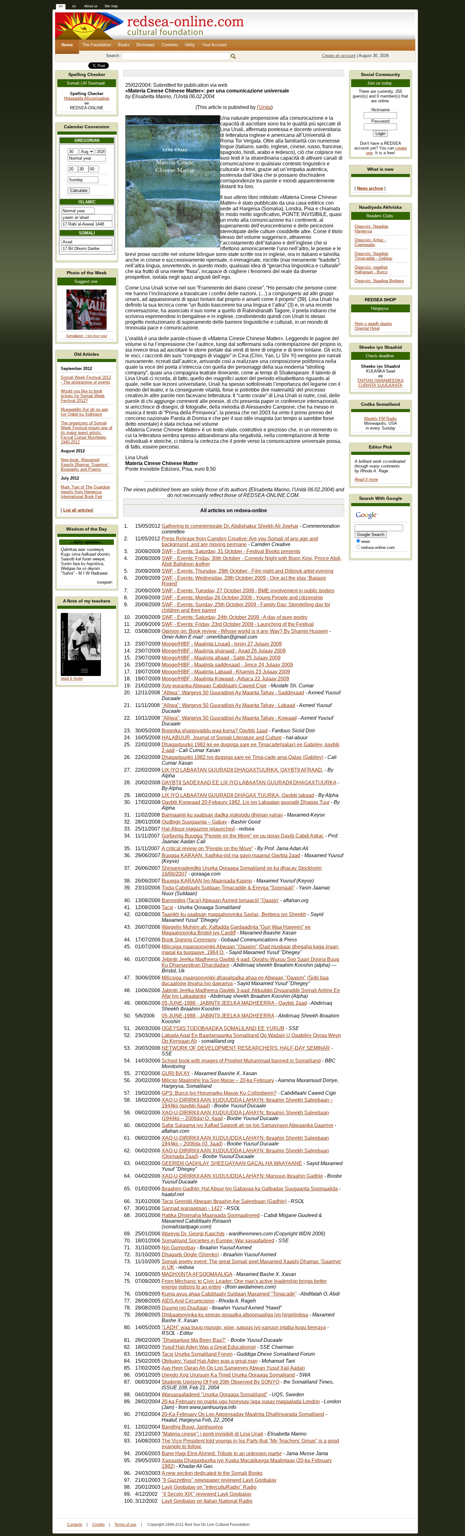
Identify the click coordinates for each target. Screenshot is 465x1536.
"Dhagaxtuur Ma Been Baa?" (194, 1340)
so (74, 6)
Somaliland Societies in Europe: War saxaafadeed (218, 1240)
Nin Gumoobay (178, 1247)
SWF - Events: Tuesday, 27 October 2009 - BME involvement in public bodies (248, 590)
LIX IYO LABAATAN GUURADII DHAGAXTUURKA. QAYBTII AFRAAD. (242, 770)
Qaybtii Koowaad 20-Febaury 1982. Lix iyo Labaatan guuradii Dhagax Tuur (246, 802)
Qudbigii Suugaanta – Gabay (194, 822)
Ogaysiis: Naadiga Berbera (379, 280)
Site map (111, 6)
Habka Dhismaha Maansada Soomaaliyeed (211, 1215)
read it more (72, 678)
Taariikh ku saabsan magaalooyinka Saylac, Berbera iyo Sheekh (234, 914)
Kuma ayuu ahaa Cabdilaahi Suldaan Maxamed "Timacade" (229, 1294)
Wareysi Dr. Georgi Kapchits (193, 1233)
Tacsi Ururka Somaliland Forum (197, 1354)
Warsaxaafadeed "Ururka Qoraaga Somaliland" (215, 1394)
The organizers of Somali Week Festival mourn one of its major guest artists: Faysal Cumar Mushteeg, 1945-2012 (86, 432)
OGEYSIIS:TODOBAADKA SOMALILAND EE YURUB (223, 1028)
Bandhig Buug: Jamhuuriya (192, 1427)
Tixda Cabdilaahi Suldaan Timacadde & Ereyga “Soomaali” (228, 887)
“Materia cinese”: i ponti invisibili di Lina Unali (212, 1434)
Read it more (366, 479)
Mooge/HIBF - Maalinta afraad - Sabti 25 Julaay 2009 (221, 657)
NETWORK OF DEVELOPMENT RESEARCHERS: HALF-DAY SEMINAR (246, 1048)
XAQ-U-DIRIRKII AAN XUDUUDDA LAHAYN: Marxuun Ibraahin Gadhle (242, 1176)
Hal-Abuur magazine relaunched (198, 829)
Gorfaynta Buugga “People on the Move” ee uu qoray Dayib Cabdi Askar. (243, 835)
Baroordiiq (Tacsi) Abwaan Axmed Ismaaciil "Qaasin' (220, 900)
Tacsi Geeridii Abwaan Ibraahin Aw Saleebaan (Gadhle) (224, 1201)
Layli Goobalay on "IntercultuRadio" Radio (209, 1487)
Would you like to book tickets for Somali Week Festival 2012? (83, 396)
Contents (170, 44)
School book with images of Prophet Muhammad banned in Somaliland (241, 1060)
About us (91, 6)
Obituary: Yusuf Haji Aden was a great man (209, 1361)
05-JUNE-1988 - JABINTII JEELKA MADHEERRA (218, 1015)
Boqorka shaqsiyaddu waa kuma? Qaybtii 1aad (215, 730)
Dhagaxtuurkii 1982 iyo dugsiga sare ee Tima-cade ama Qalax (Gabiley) (242, 757)
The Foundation (97, 44)
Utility (190, 44)
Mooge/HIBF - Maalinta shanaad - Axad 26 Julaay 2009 (224, 650)
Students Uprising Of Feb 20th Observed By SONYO (220, 1382)
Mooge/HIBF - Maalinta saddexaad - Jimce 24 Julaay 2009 (227, 664)
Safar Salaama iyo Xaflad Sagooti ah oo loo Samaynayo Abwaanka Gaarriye (247, 1125)
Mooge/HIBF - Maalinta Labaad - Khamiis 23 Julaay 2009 (226, 671)
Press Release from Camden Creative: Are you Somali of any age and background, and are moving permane (240, 541)
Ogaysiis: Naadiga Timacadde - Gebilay (374, 256)
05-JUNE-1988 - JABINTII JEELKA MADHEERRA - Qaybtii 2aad (234, 1003)
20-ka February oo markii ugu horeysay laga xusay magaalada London (241, 1401)
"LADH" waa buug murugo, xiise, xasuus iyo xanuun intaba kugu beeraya (244, 1327)
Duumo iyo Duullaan (185, 1307)
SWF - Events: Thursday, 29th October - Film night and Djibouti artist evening (247, 571)
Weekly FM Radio (380, 418)
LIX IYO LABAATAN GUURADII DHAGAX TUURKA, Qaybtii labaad (238, 795)
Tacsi (167, 907)
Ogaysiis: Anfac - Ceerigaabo (370, 242)
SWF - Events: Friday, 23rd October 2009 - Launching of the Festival (238, 624)
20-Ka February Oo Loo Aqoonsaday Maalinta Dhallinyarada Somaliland (243, 1414)
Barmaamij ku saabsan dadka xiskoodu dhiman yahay (222, 815)
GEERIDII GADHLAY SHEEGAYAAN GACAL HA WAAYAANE (232, 1163)
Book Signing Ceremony (189, 939)
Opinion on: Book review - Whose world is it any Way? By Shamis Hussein (245, 631)
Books (124, 44)
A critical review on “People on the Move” (207, 848)
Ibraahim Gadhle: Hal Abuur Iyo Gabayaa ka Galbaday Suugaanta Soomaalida (250, 1188)
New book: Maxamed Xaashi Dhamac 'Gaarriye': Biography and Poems (85, 464)
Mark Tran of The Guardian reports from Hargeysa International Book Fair (85, 492)
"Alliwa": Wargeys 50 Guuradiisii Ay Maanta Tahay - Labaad (228, 705)
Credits (98, 1524)
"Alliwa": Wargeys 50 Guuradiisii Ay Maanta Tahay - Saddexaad (233, 692)
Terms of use (125, 1524)
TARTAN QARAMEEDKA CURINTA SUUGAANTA (380, 383)
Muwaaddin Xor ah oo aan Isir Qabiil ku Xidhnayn (84, 412)
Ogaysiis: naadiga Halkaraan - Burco (371, 269)
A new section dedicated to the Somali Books (212, 1473)
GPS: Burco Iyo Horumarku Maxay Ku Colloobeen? (219, 1093)
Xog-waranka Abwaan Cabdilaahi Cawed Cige (214, 685)
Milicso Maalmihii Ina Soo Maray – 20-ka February (218, 1080)
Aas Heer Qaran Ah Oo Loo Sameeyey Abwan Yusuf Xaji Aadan (233, 1368)
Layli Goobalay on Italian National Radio (207, 1501)
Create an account (339, 55)
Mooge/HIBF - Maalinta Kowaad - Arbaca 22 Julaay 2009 (225, 678)
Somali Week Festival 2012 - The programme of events (86, 380)
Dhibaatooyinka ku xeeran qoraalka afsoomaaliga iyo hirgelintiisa (235, 1314)
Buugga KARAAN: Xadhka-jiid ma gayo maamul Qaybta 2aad (231, 855)
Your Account (214, 44)
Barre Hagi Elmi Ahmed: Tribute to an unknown (222, 1453)
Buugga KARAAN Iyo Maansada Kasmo (207, 880)
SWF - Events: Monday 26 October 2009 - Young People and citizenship (242, 597)
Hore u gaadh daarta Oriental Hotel (373, 326)
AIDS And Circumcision (188, 1300)
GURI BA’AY (176, 1073)
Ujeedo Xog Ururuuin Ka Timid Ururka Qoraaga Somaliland (228, 1375)
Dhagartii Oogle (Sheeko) (190, 1254)
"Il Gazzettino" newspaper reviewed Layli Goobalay (219, 1480)
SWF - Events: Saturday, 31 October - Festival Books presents (231, 551)
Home (67, 44)
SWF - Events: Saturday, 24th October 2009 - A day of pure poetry (234, 617)
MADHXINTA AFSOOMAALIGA (197, 1274)
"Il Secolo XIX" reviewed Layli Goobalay (206, 1494)
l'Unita (264, 107)
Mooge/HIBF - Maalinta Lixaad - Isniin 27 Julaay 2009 (222, 644)
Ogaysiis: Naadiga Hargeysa (371, 228)
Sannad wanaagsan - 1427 (192, 1208)
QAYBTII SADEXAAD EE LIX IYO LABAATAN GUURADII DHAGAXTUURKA (249, 782)
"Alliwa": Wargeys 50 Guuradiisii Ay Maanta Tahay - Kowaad (229, 718)
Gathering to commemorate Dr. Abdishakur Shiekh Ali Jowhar (230, 526)
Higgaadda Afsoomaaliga (86, 98)
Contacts (74, 1524)
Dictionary (145, 44)
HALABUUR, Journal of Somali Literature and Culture (222, 737)
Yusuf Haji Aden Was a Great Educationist (209, 1347)
